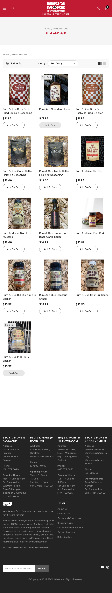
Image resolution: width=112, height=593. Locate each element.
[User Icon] (98, 8)
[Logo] (56, 7)
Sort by (41, 63)
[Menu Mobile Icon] (4, 8)
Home (47, 28)
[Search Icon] (13, 8)
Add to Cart (13, 125)
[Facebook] (102, 567)
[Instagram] (107, 567)
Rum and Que (60, 28)
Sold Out (50, 125)
